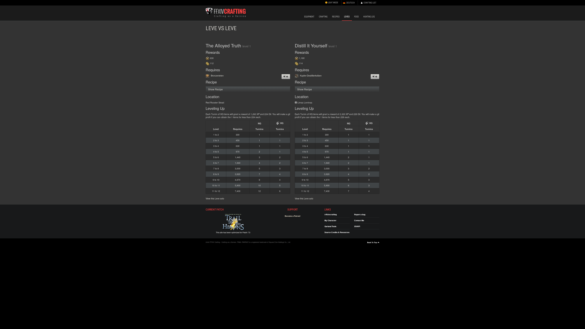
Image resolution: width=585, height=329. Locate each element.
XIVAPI (357, 226)
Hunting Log (369, 16)
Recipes (336, 16)
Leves (347, 16)
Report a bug (359, 214)
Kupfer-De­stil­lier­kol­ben (311, 75)
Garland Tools (330, 226)
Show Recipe (215, 89)
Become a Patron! (292, 216)
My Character (330, 220)
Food (356, 16)
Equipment (309, 16)
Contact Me (359, 220)
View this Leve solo (215, 198)
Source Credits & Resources (336, 232)
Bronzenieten (217, 75)
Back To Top (372, 242)
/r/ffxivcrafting (330, 214)
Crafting (323, 16)
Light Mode (332, 2)
